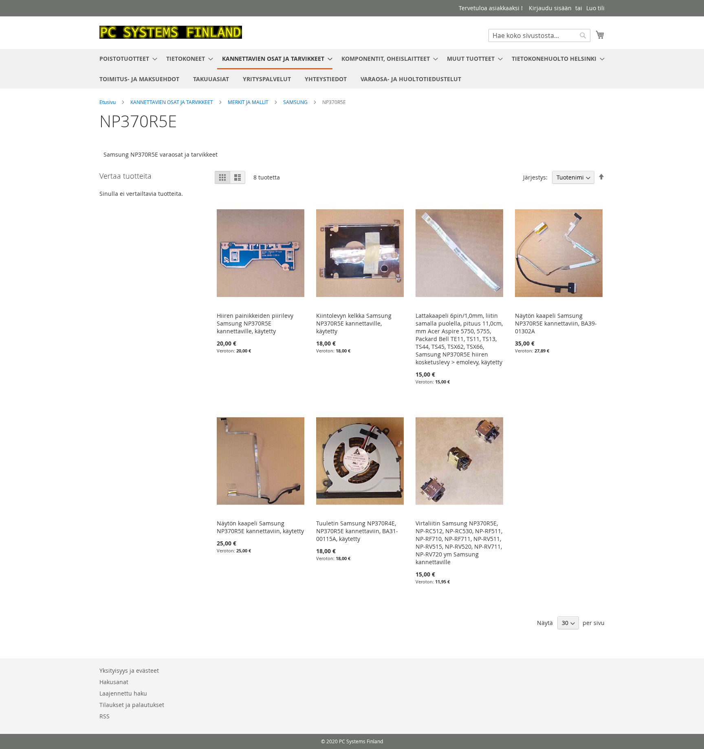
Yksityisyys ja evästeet (129, 670)
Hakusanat (113, 682)
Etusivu (108, 102)
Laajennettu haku (123, 693)
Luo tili (595, 8)
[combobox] (539, 35)
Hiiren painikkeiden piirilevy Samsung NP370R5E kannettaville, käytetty (255, 323)
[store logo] (170, 32)
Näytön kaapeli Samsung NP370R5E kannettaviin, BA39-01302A (556, 323)
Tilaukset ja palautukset (131, 705)
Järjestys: (535, 177)
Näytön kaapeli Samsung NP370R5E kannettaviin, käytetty (260, 527)
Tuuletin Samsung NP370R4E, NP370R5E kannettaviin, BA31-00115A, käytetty (357, 531)
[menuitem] (126, 58)
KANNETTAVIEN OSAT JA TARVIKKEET (172, 102)
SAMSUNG (296, 102)
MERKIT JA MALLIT (249, 102)
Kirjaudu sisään (550, 8)
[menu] (352, 69)
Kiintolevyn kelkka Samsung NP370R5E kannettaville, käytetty (354, 323)
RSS (104, 716)
